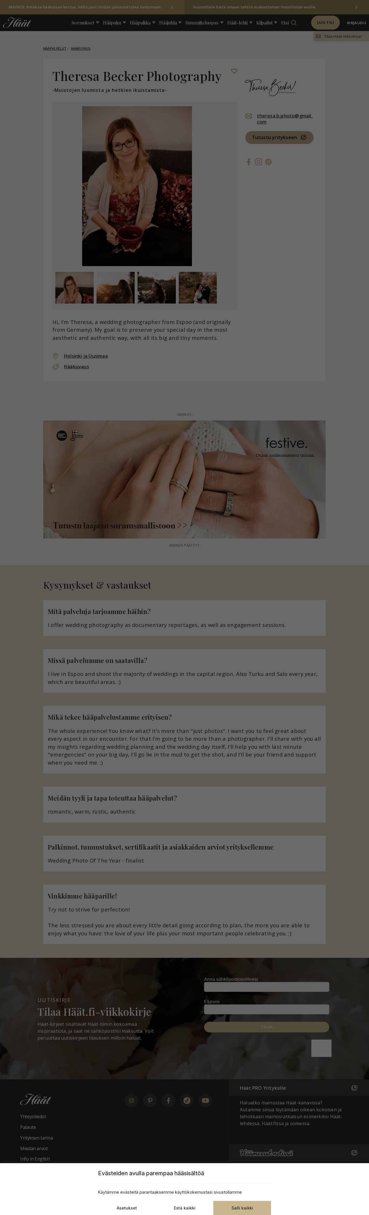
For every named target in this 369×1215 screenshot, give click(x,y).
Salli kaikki (242, 1207)
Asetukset (127, 1207)
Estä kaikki (184, 1207)
